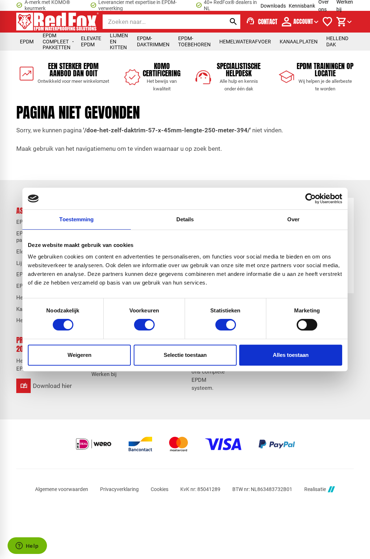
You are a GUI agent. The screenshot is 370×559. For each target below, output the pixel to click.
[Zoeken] (233, 21)
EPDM (27, 41)
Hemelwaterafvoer (245, 41)
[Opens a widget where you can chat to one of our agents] (27, 546)
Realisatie (315, 489)
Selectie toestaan (185, 355)
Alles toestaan (291, 355)
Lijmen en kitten (119, 41)
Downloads (273, 6)
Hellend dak (337, 41)
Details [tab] (185, 219)
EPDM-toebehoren (194, 41)
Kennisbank (302, 6)
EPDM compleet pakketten (56, 41)
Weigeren (79, 355)
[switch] (144, 324)
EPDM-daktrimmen (153, 41)
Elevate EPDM (91, 41)
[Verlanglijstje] (327, 21)
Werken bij (104, 374)
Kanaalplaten (299, 41)
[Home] (57, 22)
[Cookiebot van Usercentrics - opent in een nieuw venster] (310, 198)
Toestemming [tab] (76, 219)
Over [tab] (293, 219)
